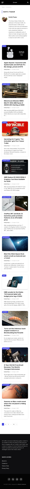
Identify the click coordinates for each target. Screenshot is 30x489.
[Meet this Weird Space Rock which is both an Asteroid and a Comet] (15, 243)
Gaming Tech (6, 84)
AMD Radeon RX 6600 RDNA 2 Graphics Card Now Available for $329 (15, 179)
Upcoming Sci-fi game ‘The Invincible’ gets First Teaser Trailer (14, 141)
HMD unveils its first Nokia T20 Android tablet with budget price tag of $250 (13, 294)
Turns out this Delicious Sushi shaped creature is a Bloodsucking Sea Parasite (15, 331)
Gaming (5, 122)
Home (3, 7)
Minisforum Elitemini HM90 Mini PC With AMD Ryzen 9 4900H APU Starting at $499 (14, 103)
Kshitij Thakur (13, 17)
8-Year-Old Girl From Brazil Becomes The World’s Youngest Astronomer (13, 367)
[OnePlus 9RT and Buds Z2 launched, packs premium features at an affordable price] (15, 203)
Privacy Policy (5, 468)
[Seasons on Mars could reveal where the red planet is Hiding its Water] (15, 391)
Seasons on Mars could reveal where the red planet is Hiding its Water (15, 404)
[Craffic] (15, 2)
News (4, 46)
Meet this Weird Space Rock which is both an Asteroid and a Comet (14, 256)
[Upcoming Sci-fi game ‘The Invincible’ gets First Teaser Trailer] (15, 128)
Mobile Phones (6, 197)
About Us (4, 461)
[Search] (27, 2)
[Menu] (3, 2)
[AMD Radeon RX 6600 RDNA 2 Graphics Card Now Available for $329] (15, 167)
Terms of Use (5, 466)
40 (13, 424)
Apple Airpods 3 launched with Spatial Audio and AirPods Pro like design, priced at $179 (15, 65)
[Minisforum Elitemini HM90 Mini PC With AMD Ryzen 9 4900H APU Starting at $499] (15, 90)
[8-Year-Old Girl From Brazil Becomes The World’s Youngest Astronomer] (15, 354)
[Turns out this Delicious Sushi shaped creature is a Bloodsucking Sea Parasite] (15, 318)
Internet (5, 312)
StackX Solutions (22, 484)
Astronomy (6, 237)
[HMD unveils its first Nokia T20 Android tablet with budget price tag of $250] (15, 282)
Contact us (4, 463)
